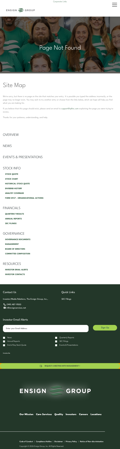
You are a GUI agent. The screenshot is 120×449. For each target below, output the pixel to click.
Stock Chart (11, 179)
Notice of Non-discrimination (91, 442)
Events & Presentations (23, 157)
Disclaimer (58, 442)
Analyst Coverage (14, 193)
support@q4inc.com (70, 109)
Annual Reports (13, 219)
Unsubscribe (6, 353)
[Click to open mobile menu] (114, 5)
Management (12, 244)
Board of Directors (15, 249)
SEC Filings (11, 224)
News (7, 146)
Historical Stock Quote (17, 184)
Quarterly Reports (66, 338)
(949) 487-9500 (13, 304)
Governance (14, 233)
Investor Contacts (15, 274)
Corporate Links (60, 2)
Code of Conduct (26, 442)
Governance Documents (17, 240)
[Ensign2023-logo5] (20, 10)
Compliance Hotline (44, 442)
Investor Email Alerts (16, 270)
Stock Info (12, 168)
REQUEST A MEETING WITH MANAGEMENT (62, 366)
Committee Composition (17, 254)
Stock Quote (11, 174)
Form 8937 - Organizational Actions (24, 198)
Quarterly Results (14, 214)
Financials (11, 208)
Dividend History (13, 189)
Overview (11, 135)
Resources (12, 264)
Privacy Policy (71, 442)
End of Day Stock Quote (16, 345)
